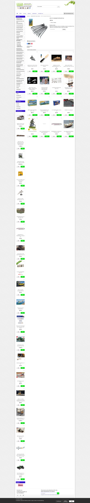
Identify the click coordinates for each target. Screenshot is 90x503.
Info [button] (18, 128)
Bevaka (64, 29)
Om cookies (18, 108)
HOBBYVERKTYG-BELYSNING (19, 40)
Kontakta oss (40, 13)
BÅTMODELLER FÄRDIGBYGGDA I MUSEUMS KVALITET (19, 49)
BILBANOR (18, 34)
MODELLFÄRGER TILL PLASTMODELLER (20, 53)
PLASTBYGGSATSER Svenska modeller (19, 27)
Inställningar (59, 501)
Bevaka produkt (52, 25)
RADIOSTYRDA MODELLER (18, 75)
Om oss (24, 13)
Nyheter (29, 13)
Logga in (17, 98)
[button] (23, 128)
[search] (58, 6)
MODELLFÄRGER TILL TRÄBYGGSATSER (20, 58)
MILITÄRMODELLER (19, 29)
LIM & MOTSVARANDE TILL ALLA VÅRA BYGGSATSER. (20, 61)
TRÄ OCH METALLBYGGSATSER (20, 78)
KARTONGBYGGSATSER (20, 71)
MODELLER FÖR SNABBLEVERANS (19, 19)
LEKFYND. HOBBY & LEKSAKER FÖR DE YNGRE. (19, 36)
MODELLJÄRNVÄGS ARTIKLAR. (19, 32)
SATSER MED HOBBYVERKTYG (19, 46)
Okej (71, 501)
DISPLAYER (18, 85)
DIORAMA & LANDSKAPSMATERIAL (20, 69)
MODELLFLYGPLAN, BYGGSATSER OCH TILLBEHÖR (19, 65)
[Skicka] (58, 493)
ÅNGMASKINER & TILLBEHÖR (19, 84)
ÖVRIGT (17, 87)
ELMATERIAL (18, 72)
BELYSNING (19, 44)
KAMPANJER (18, 89)
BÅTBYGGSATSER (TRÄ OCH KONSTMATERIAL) (20, 22)
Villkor (20, 13)
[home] (17, 13)
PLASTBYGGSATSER (19, 24)
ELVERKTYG (19, 42)
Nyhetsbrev (34, 13)
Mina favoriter (18, 97)
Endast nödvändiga (65, 501)
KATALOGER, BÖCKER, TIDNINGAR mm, (20, 81)
